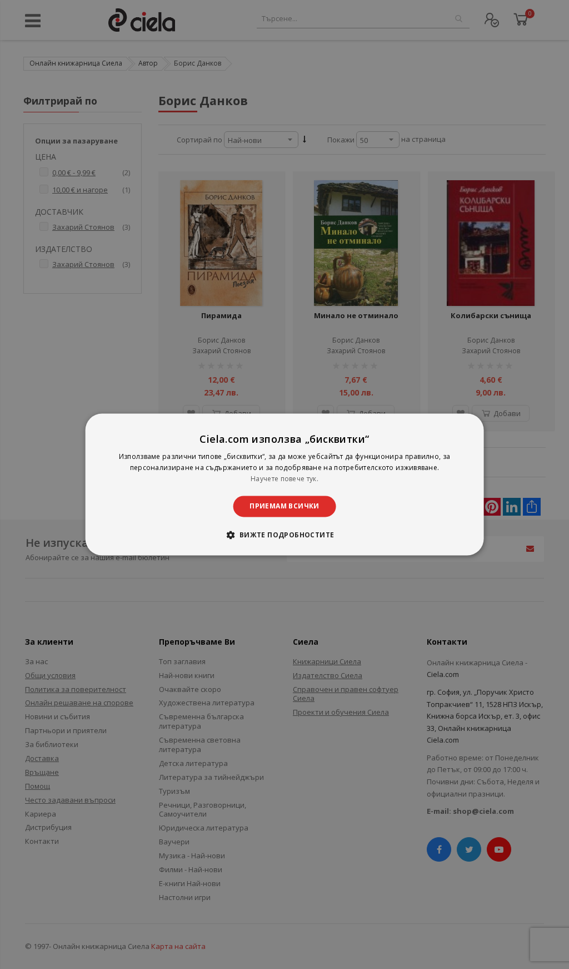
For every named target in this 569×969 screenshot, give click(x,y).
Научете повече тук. (284, 478)
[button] (284, 535)
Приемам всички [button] (284, 506)
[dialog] (285, 484)
